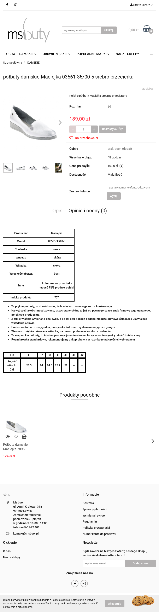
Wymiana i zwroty (94, 515)
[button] (91, 494)
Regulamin (90, 521)
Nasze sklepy (11, 557)
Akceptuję (114, 603)
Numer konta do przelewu (99, 534)
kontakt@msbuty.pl (26, 533)
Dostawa (88, 503)
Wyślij (114, 196)
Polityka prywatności (96, 527)
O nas (7, 551)
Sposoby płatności (95, 509)
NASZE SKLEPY (127, 54)
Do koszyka (109, 129)
